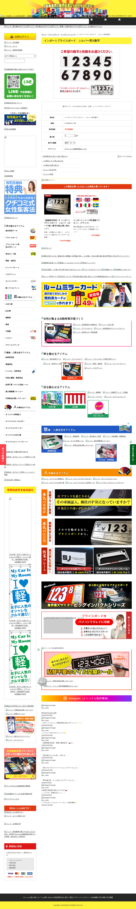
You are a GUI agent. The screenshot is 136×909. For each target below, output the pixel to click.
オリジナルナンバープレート (17, 442)
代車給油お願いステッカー (16, 398)
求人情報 (102, 897)
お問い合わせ (48, 897)
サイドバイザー (12, 281)
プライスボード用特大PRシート (12, 245)
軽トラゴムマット (12, 288)
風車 (7, 324)
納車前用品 (10, 357)
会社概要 (94, 897)
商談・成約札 (11, 261)
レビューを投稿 (48, 174)
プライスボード (53, 34)
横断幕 (8, 318)
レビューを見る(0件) (49, 170)
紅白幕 (8, 311)
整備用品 (9, 364)
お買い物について (35, 897)
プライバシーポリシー (82, 897)
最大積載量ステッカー (14, 392)
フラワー (9, 338)
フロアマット (11, 274)
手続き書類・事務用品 (14, 378)
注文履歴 (110, 897)
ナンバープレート (12, 268)
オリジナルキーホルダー (15, 421)
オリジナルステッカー (14, 428)
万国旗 (8, 331)
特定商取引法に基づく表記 (63, 897)
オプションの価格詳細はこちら (76, 149)
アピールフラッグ (12, 345)
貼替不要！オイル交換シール (17, 385)
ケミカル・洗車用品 (13, 371)
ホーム (43, 34)
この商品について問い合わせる (53, 161)
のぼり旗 (9, 304)
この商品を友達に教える (51, 165)
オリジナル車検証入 (13, 414)
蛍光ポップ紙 (11, 254)
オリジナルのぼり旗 (13, 435)
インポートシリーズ (68, 34)
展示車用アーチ (12, 231)
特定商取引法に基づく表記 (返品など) (55, 156)
